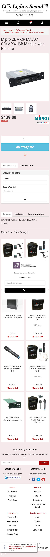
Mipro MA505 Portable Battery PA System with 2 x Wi (37, 317)
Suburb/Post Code (10, 187)
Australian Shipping (9, 165)
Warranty (12, 526)
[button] (25, 154)
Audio (37, 517)
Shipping (12, 496)
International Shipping (27, 165)
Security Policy (12, 534)
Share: (39, 123)
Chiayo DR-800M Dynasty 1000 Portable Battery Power (12, 316)
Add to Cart (13, 337)
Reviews (31, 214)
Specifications (19, 214)
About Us (37, 492)
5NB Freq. (37, 325)
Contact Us (37, 496)
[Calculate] (25, 200)
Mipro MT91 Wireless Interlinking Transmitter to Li (12, 419)
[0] (30, 23)
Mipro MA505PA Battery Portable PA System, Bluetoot (38, 420)
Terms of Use (12, 517)
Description (7, 214)
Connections (37, 530)
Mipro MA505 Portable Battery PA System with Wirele (37, 369)
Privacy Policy (12, 530)
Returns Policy (12, 521)
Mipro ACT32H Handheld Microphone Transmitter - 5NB (12, 369)
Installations (37, 500)
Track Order (12, 500)
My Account (12, 492)
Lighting (37, 521)
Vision (37, 526)
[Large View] (6, 108)
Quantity (6, 178)
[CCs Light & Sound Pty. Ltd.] (25, 8)
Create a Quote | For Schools (37, 505)
